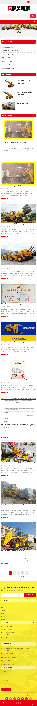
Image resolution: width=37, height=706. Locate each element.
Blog (2, 608)
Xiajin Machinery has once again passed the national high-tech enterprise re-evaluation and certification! (18, 304)
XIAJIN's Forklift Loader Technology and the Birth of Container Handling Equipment (18, 342)
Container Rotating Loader (10, 51)
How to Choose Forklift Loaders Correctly (14, 266)
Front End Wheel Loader (8, 632)
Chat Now (18, 703)
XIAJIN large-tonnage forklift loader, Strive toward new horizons (18, 142)
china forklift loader (7, 626)
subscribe (29, 595)
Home (3, 619)
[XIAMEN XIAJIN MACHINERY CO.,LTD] (18, 8)
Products (4, 616)
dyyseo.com (32, 695)
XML (2, 605)
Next (34, 135)
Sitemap (3, 611)
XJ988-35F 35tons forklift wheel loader (24, 93)
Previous (2, 135)
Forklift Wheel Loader (8, 47)
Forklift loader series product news (12, 551)
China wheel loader (7, 629)
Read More (4, 198)
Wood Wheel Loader (8, 54)
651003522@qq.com (10, 657)
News (2, 613)
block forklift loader (6, 638)
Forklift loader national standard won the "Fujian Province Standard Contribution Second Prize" (18, 425)
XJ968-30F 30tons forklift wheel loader (24, 82)
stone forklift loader (7, 641)
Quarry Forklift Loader (7, 635)
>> (27, 573)
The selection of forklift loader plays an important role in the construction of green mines (18, 224)
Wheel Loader (6, 58)
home (16, 35)
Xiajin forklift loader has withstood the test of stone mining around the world (18, 505)
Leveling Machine (7, 61)
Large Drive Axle (7, 65)
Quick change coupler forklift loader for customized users (18, 463)
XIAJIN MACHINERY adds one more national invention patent (18, 380)
